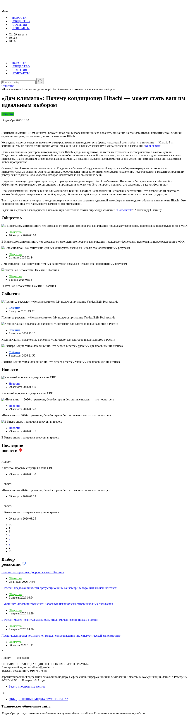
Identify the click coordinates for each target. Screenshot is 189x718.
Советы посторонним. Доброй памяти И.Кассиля (32, 572)
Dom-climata (152, 145)
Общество (7, 114)
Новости (14, 383)
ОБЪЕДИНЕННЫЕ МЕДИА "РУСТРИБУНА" (38, 699)
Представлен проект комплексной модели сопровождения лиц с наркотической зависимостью (61, 635)
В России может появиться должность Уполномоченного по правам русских (49, 619)
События (14, 307)
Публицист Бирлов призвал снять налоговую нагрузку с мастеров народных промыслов (57, 603)
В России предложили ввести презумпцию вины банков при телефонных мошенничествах (59, 588)
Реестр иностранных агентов (27, 686)
